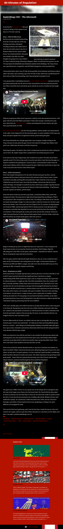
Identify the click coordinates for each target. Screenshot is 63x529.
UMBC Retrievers (27, 420)
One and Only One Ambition (20, 510)
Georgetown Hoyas (29, 418)
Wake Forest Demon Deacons (40, 420)
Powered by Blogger (32, 527)
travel (19, 420)
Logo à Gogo (16, 458)
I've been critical (21, 123)
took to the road (17, 27)
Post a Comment (7, 434)
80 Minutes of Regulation (20, 2)
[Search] (39, 3)
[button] (4, 22)
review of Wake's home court (39, 81)
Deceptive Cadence (18, 484)
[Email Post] (4, 417)
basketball (6, 418)
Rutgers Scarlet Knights (10, 420)
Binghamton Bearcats (16, 418)
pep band (49, 418)
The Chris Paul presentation (12, 130)
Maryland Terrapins (40, 418)
